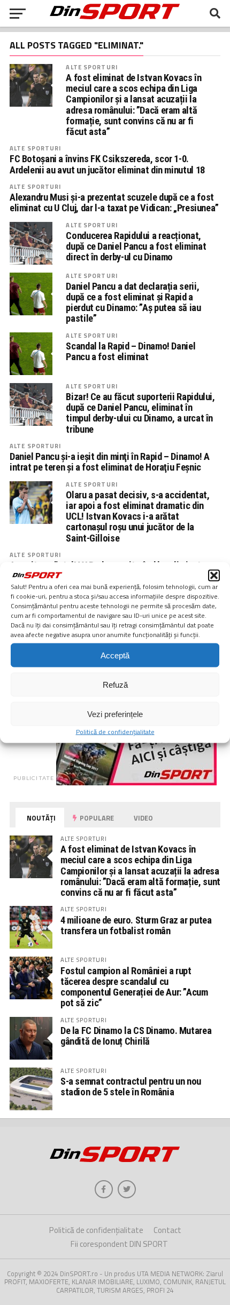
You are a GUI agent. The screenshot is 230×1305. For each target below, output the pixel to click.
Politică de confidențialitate (115, 732)
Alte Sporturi (92, 66)
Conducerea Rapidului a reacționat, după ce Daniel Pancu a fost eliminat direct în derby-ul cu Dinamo (136, 246)
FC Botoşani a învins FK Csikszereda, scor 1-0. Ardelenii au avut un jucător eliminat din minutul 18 (107, 164)
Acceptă (115, 654)
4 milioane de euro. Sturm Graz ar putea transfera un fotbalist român (136, 925)
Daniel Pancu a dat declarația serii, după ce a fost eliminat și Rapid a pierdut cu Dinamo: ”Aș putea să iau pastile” (133, 302)
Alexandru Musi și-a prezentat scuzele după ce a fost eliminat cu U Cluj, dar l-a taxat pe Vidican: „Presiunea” (114, 202)
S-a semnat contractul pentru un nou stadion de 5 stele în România (130, 1086)
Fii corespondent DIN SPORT (119, 1244)
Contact (167, 1230)
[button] (214, 575)
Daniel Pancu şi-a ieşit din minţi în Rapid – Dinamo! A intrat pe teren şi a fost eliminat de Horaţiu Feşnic (110, 462)
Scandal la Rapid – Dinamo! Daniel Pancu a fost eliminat (130, 351)
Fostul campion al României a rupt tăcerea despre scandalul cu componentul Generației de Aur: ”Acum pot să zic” (134, 987)
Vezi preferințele (115, 713)
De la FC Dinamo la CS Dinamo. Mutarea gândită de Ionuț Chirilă (135, 1036)
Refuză (115, 684)
